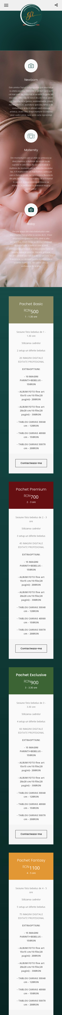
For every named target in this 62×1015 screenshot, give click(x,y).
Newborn (31, 80)
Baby (31, 224)
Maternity (31, 150)
